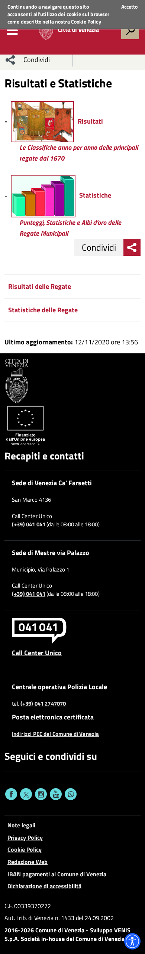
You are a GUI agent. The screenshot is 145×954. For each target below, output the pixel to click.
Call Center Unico (37, 652)
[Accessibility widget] (132, 941)
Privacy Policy (25, 837)
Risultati (90, 121)
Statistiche (95, 195)
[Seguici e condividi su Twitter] (26, 794)
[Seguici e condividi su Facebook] (11, 794)
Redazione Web (27, 861)
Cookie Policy (86, 21)
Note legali (21, 825)
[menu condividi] (10, 59)
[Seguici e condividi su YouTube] (56, 794)
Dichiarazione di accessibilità (44, 886)
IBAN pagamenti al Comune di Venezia (56, 874)
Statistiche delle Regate (43, 310)
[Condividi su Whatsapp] (71, 794)
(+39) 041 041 (28, 524)
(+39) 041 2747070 (43, 704)
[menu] (12, 30)
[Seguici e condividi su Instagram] (41, 794)
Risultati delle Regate (39, 286)
